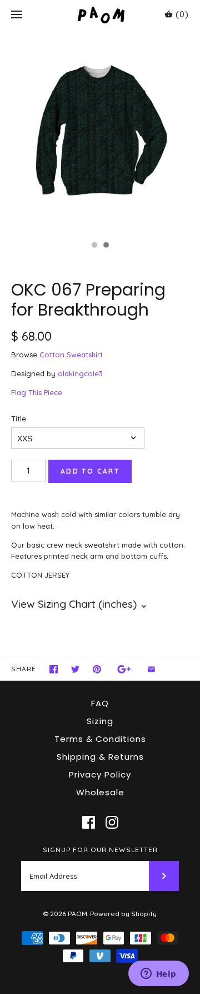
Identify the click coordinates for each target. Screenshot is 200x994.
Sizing (100, 721)
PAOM (77, 913)
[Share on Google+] (124, 669)
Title (18, 418)
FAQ (100, 703)
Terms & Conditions (100, 739)
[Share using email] (151, 669)
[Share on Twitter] (75, 669)
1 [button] (93, 246)
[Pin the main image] (97, 669)
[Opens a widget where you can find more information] (158, 974)
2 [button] (105, 246)
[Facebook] (88, 822)
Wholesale (100, 792)
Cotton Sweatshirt (71, 354)
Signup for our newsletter (100, 849)
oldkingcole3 (80, 373)
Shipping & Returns (100, 756)
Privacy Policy (100, 774)
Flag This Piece (36, 392)
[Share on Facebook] (53, 669)
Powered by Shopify (123, 913)
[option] (100, 132)
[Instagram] (112, 822)
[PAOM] (100, 15)
